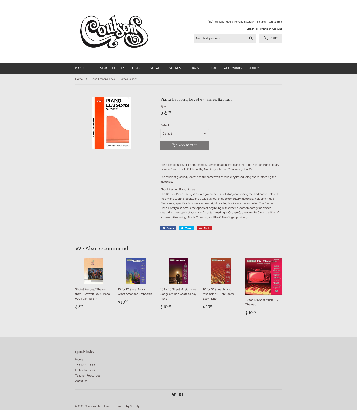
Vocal (155, 68)
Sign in (250, 28)
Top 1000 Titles (85, 365)
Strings (175, 68)
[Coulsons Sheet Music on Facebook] (181, 395)
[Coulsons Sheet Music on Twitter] (174, 395)
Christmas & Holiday (109, 68)
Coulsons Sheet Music (98, 406)
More (252, 68)
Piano (79, 68)
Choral (211, 68)
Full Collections (85, 370)
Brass (194, 68)
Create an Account (271, 28)
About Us (81, 381)
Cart (274, 38)
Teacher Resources (87, 375)
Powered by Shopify (127, 406)
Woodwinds (233, 68)
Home (79, 78)
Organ (136, 68)
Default (165, 125)
